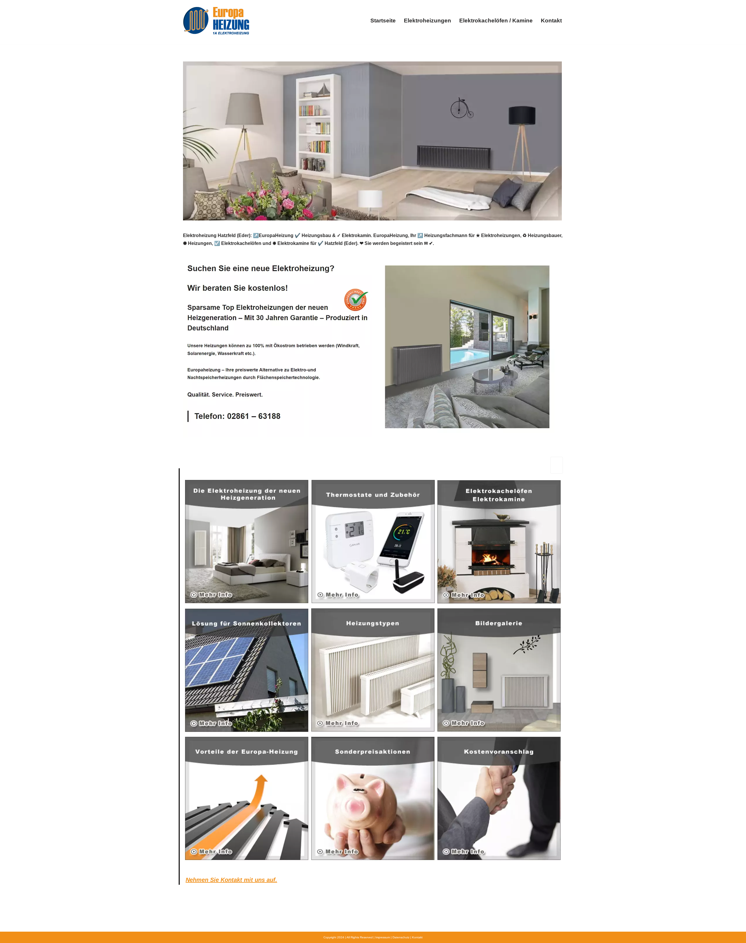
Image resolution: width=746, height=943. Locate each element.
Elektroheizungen (427, 20)
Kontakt (551, 20)
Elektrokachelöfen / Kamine (496, 20)
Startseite (383, 20)
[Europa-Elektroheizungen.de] (216, 20)
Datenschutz (401, 937)
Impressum (382, 937)
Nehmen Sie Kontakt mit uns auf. (231, 880)
